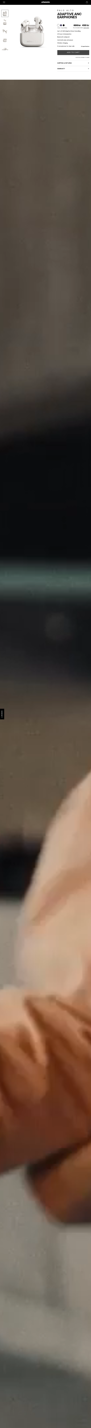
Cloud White (58, 25)
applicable (86, 27)
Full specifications (85, 46)
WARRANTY (61, 69)
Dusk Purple (61, 25)
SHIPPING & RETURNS (64, 63)
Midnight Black (64, 25)
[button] (2, 714)
